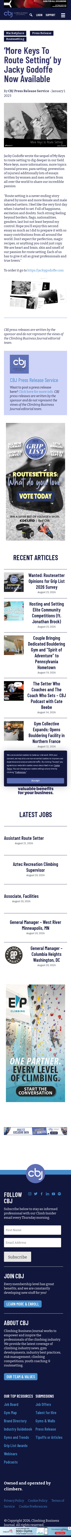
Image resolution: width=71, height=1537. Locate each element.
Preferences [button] (20, 772)
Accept (35, 780)
